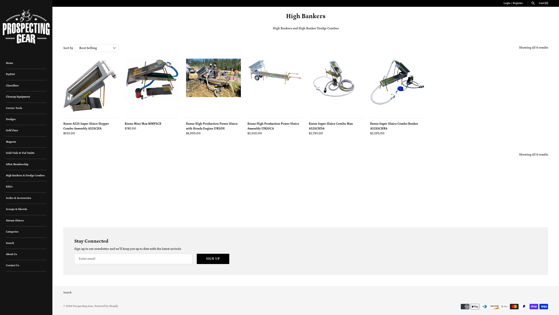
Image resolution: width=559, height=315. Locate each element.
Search (10, 243)
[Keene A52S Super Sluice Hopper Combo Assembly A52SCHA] (90, 86)
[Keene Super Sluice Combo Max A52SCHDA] (336, 86)
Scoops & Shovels (16, 209)
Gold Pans (12, 130)
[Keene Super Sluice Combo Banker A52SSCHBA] (397, 86)
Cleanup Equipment (18, 96)
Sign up (213, 259)
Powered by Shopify (106, 306)
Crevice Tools (14, 108)
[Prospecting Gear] (26, 26)
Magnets (11, 141)
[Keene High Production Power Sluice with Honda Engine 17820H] (213, 86)
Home (9, 63)
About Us (11, 254)
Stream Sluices (15, 220)
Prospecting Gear (83, 306)
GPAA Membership (17, 164)
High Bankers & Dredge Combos (25, 175)
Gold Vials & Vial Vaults (20, 153)
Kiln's (9, 186)
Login (507, 3)
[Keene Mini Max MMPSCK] (152, 86)
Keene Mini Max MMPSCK (143, 124)
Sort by (68, 48)
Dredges (11, 119)
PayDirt (10, 74)
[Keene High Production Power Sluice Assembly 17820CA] (274, 86)
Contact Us (12, 265)
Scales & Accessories (18, 198)
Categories (12, 231)
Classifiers (12, 85)
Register (518, 3)
